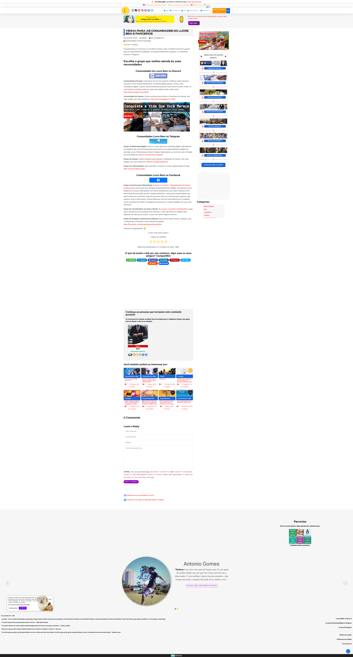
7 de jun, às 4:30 (152, 384)
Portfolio (162, 376)
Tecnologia (180, 376)
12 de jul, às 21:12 (187, 384)
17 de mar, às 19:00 (169, 384)
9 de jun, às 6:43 (169, 406)
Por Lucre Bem (185, 387)
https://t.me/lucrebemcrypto (134, 169)
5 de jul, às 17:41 (152, 406)
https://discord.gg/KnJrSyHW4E (136, 92)
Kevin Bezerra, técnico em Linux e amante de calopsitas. (201, 605)
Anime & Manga (209, 206)
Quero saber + (193, 23)
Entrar (215, 9)
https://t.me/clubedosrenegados (150, 155)
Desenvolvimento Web (148, 398)
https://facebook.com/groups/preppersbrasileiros (143, 224)
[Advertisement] (158, 288)
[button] (175, 609)
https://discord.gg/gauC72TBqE (163, 99)
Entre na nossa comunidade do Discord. (156, 5)
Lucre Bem (6, 616)
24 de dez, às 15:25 (187, 406)
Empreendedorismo (165, 398)
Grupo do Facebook (345, 627)
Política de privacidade (344, 639)
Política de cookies (345, 635)
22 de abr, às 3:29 (134, 384)
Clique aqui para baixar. (194, 2)
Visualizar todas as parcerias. (300, 545)
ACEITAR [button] (22, 608)
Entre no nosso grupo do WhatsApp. (180, 5)
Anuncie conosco (198, 5)
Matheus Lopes (216, 579)
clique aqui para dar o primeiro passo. (308, 526)
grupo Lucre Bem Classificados (174, 209)
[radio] (151, 242)
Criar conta (222, 9)
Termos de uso (347, 643)
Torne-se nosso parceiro (292, 533)
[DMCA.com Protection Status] (176, 655)
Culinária (206, 215)
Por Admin (132, 387)
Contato (208, 5)
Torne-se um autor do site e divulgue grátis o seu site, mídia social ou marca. (207, 17)
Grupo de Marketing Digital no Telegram (339, 623)
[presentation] (8, 583)
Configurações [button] (13, 608)
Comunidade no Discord (344, 618)
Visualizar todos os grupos (213, 165)
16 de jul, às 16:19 (134, 406)
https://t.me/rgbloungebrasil (157, 162)
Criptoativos (208, 212)
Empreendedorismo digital (132, 376)
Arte (205, 209)
